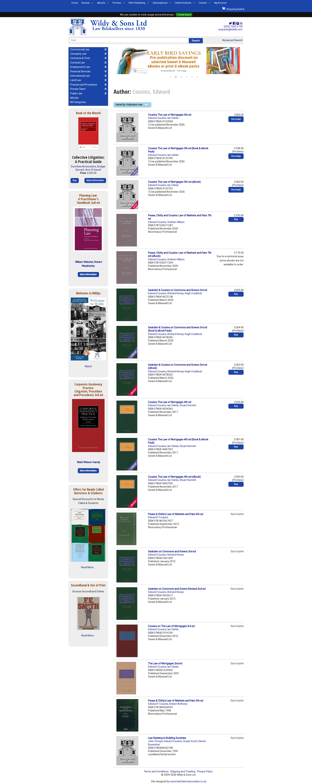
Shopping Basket (234, 9)
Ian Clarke (173, 118)
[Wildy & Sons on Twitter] (230, 23)
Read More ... (88, 567)
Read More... (88, 635)
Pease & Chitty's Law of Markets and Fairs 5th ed (175, 700)
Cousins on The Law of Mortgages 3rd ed (171, 626)
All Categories (78, 102)
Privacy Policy (205, 771)
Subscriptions (160, 2)
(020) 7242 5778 (233, 26)
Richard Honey (175, 293)
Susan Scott (190, 741)
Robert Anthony (178, 703)
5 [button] (192, 77)
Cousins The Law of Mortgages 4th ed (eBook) (174, 476)
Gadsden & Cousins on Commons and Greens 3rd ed (177, 290)
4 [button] (186, 77)
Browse (86, 2)
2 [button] (176, 77)
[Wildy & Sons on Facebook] (234, 23)
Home (75, 2)
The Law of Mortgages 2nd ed (165, 663)
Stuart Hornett (188, 405)
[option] (179, 60)
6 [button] (197, 77)
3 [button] (181, 77)
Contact (203, 2)
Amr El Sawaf (93, 169)
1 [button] (170, 77)
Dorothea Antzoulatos (83, 166)
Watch (88, 366)
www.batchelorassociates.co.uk (188, 781)
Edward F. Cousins (158, 703)
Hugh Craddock (193, 293)
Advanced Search (232, 40)
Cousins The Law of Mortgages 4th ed (169, 402)
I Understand (184, 14)
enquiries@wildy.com (230, 29)
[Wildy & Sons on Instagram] (237, 23)
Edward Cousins (157, 118)
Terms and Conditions (156, 771)
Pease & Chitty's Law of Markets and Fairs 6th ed (175, 514)
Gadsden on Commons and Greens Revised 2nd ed (176, 588)
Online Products (183, 2)
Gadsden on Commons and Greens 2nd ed (172, 551)
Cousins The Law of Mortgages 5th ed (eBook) (174, 181)
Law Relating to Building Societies (167, 737)
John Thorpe (155, 741)
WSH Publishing (137, 2)
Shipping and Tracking (182, 771)
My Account (220, 2)
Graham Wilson (176, 222)
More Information (95, 180)
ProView (117, 2)
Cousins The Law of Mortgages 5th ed (169, 114)
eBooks (101, 2)
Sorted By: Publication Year (129, 104)
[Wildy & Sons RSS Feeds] (241, 23)
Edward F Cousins (158, 517)
